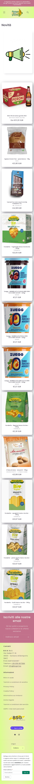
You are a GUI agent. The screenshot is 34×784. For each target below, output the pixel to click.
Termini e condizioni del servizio (15, 704)
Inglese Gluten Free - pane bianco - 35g (17, 159)
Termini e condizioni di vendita (15, 682)
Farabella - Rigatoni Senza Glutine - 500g (17, 426)
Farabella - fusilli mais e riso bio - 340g (17, 602)
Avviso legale (8, 700)
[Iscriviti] (28, 637)
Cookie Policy (8, 691)
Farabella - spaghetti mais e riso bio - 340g (17, 514)
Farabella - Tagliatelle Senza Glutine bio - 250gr (17, 247)
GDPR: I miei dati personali (13, 709)
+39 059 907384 (18, 663)
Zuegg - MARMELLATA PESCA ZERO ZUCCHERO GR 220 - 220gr (17, 336)
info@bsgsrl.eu (15, 666)
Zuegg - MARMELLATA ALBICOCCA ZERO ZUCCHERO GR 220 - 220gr (17, 381)
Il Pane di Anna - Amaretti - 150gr (17, 470)
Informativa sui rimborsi (12, 695)
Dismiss (7, 777)
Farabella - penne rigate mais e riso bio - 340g (17, 558)
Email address (8, 769)
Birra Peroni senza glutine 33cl (17, 115)
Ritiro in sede (8, 678)
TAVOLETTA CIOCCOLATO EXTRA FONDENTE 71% (17, 202)
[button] (4, 12)
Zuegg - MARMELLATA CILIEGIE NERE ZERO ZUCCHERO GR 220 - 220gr (17, 292)
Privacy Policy (8, 687)
